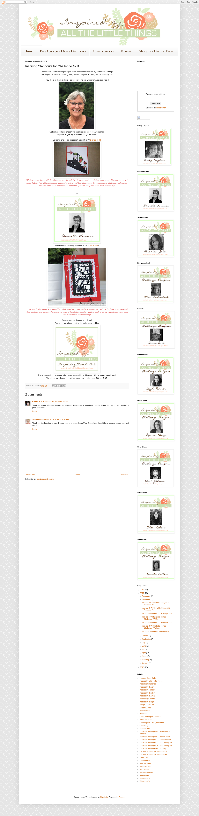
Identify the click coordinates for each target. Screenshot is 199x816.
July (144, 643)
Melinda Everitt (145, 766)
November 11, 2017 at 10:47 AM (56, 419)
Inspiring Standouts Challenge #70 (155, 631)
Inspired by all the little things (151, 681)
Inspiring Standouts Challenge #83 (153, 755)
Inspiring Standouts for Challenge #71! (157, 622)
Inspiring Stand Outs (148, 678)
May (144, 649)
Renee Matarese (146, 772)
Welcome (143, 714)
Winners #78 (145, 781)
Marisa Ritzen (145, 711)
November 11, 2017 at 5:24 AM (55, 402)
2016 (142, 667)
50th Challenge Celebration (151, 717)
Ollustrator (104, 797)
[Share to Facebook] (61, 385)
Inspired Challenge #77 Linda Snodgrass (156, 743)
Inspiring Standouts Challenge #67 (153, 751)
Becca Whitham (146, 720)
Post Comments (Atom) (45, 479)
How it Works (103, 51)
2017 (142, 593)
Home (28, 51)
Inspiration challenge (148, 684)
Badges (126, 51)
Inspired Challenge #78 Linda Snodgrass (156, 746)
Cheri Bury (144, 726)
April (144, 653)
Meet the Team (145, 763)
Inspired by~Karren (147, 696)
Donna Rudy (145, 729)
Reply (34, 411)
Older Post (124, 475)
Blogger (122, 797)
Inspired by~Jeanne (147, 699)
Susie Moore (93, 246)
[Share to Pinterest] (64, 385)
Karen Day (144, 757)
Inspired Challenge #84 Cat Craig (153, 749)
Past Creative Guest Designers (63, 51)
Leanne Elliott (145, 761)
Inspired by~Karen (147, 687)
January (145, 663)
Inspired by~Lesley (147, 693)
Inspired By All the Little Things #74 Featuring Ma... (155, 604)
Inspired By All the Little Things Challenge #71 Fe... (154, 627)
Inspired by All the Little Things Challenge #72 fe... (154, 618)
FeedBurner (161, 108)
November (146, 600)
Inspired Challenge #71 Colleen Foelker (155, 740)
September (146, 639)
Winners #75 (145, 778)
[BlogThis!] (55, 385)
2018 (142, 590)
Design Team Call (147, 705)
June (144, 646)
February (146, 660)
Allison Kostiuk (145, 708)
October (145, 636)
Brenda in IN (95, 140)
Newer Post (30, 475)
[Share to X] (58, 385)
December (146, 596)
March (144, 656)
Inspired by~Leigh (147, 702)
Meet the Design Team (156, 51)
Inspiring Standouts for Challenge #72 (157, 614)
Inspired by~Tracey (147, 690)
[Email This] (53, 385)
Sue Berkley (144, 775)
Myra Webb (144, 769)
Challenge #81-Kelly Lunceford (152, 723)
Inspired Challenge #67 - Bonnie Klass (155, 737)
